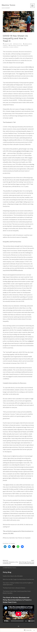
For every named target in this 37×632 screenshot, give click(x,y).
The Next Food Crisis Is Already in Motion (14, 588)
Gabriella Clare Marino (16, 538)
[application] (18, 614)
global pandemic (28, 44)
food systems (13, 45)
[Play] (5, 621)
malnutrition (6, 47)
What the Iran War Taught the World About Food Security (18, 579)
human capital (20, 45)
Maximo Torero (8, 5)
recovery (11, 47)
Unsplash (27, 538)
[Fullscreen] (32, 621)
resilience (5, 45)
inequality (26, 45)
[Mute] (30, 621)
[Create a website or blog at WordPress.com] (18, 626)
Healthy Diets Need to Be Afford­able (13, 576)
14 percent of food (20, 431)
